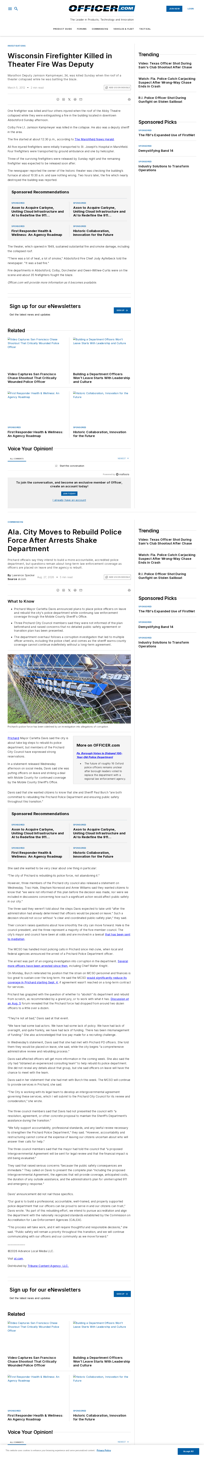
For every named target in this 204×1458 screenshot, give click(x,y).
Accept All (188, 1451)
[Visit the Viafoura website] (122, 474)
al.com (18, 1258)
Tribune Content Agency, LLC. (48, 1266)
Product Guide (62, 29)
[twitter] (69, 99)
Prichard (13, 738)
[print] (129, 99)
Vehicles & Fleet (123, 29)
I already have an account (69, 500)
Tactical (145, 29)
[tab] (17, 458)
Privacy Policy (104, 1450)
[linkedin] (63, 99)
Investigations (17, 46)
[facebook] (57, 99)
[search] (16, 8)
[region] (69, 466)
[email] (80, 99)
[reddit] (75, 99)
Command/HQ (100, 29)
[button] (10, 8)
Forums (82, 29)
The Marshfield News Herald (94, 139)
